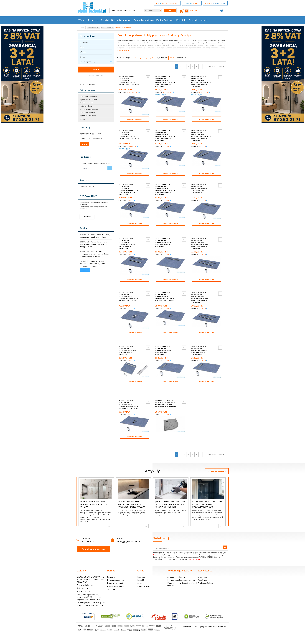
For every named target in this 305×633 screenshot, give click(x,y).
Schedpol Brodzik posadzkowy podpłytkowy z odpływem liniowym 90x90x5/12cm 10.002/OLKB (129, 80)
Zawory (83, 119)
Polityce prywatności (194, 559)
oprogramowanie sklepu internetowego (214, 627)
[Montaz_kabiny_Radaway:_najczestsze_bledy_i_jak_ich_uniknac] (109, 526)
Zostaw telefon (87, 217)
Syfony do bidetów (87, 112)
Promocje (193, 20)
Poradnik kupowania (115, 580)
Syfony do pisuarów (88, 116)
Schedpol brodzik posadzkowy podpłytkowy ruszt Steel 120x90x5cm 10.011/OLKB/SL (163, 350)
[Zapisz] (225, 547)
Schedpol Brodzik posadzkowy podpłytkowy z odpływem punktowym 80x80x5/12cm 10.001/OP (128, 296)
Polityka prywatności (115, 586)
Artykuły (84, 228)
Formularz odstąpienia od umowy (181, 580)
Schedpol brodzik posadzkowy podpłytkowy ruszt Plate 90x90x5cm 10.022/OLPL (127, 350)
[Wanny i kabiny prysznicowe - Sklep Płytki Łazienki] (92, 7)
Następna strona (215, 66)
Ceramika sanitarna (144, 20)
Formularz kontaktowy (93, 549)
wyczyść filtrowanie (96, 75)
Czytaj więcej (123, 50)
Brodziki (104, 20)
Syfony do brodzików (88, 100)
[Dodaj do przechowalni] (148, 77)
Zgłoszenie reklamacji (176, 577)
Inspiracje (141, 577)
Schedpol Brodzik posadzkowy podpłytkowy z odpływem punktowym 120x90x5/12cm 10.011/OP (128, 404)
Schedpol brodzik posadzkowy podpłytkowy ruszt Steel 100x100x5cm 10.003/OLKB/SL (163, 242)
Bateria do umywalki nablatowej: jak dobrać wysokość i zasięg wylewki (93, 244)
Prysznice (93, 20)
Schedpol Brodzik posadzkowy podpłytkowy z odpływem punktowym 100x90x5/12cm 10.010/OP (164, 296)
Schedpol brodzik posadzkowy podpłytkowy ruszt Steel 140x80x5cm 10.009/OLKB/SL (199, 350)
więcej (84, 270)
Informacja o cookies (190, 627)
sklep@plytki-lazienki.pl (128, 541)
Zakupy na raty (83, 588)
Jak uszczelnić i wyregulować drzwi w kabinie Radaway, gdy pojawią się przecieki (96, 253)
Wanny (82, 20)
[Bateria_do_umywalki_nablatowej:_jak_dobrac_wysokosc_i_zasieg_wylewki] (146, 526)
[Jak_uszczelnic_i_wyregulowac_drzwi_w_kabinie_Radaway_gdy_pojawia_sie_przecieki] (183, 526)
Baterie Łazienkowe (121, 20)
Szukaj (95, 69)
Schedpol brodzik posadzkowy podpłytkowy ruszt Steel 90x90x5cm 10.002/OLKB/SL (199, 188)
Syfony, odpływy (88, 84)
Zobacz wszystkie (218, 471)
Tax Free (111, 589)
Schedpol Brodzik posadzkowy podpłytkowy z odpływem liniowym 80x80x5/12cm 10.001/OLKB (129, 134)
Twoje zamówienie (205, 583)
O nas (139, 583)
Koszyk (204, 20)
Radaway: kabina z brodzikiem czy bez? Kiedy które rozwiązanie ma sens (93, 263)
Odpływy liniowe (86, 106)
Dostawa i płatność (85, 585)
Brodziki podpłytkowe (89, 109)
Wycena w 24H (83, 591)
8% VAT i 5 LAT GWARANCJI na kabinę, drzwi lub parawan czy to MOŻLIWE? (90, 579)
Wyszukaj (85, 127)
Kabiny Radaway (165, 20)
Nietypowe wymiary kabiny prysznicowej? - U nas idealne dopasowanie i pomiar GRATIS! (90, 597)
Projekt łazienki (143, 586)
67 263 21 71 (89, 541)
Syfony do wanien (87, 103)
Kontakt (140, 580)
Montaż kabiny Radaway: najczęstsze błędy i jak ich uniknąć (93, 504)
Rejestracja (202, 580)
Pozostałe (181, 20)
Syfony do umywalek (88, 96)
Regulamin (157, 555)
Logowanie (202, 577)
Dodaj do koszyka (134, 119)
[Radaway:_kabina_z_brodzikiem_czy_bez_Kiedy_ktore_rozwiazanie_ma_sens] (220, 526)
